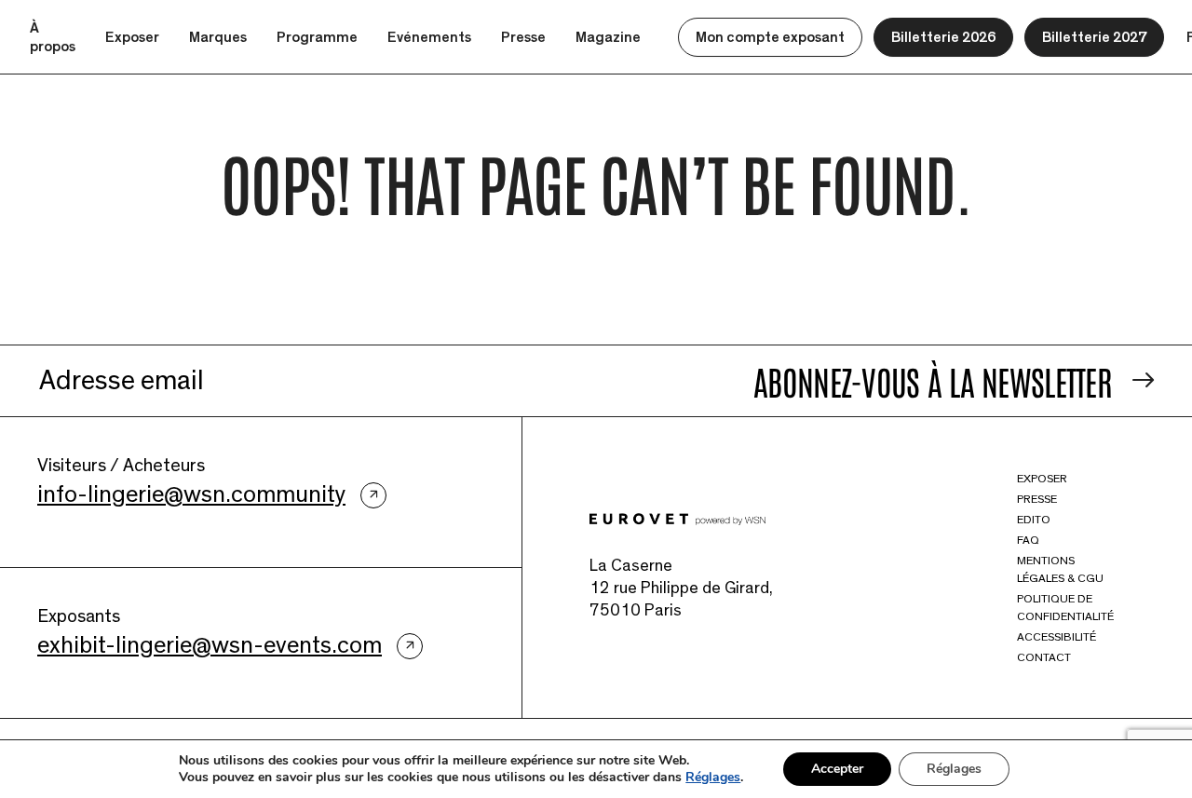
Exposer (132, 37)
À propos (52, 37)
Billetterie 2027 (1094, 37)
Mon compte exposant (770, 37)
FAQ (1028, 540)
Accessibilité (1056, 637)
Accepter (837, 769)
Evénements (429, 37)
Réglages (712, 777)
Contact (1044, 658)
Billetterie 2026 (943, 37)
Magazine (608, 37)
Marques (218, 37)
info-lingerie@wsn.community (191, 494)
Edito (1033, 520)
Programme (317, 37)
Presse (523, 37)
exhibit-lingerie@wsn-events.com (209, 645)
